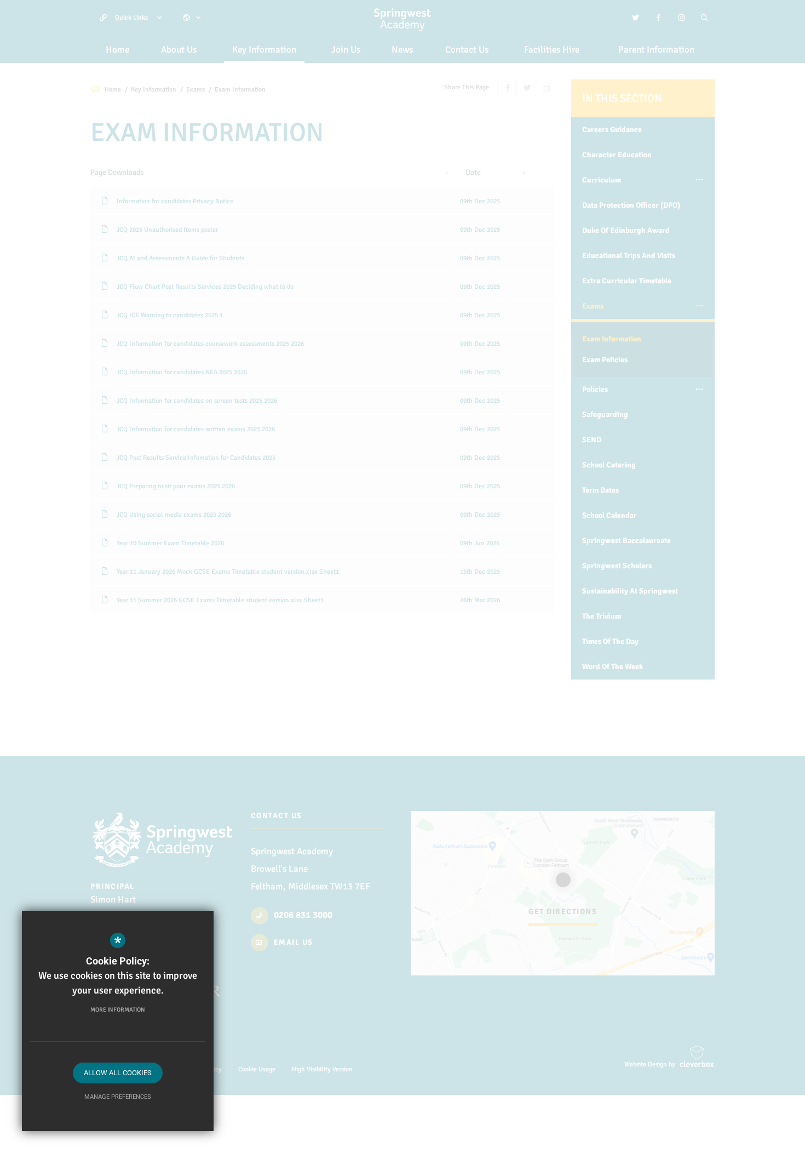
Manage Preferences (117, 1096)
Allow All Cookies (118, 1073)
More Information (117, 1009)
